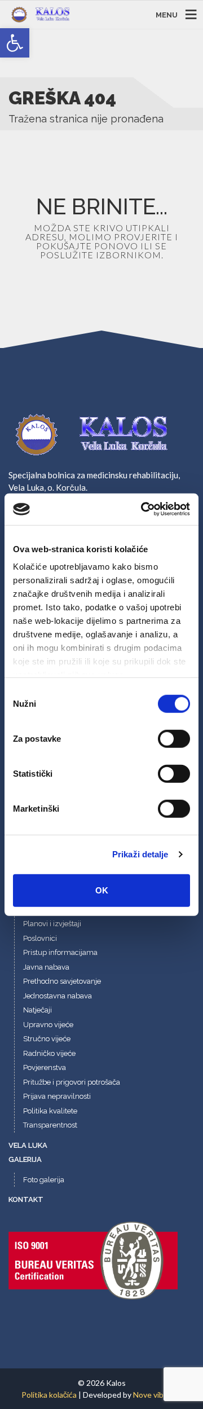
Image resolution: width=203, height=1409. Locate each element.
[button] (14, 43)
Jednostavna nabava (57, 996)
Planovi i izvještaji (52, 923)
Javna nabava (46, 967)
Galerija (25, 1159)
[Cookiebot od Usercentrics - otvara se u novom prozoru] (143, 509)
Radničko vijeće (49, 1053)
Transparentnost (50, 1125)
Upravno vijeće (48, 1024)
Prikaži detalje (140, 854)
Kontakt (25, 1199)
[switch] (174, 738)
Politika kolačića (49, 1394)
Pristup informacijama (60, 952)
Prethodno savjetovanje (62, 981)
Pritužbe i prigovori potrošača (71, 1082)
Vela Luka (27, 1145)
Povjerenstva (44, 1067)
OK (101, 890)
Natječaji (37, 1010)
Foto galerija (43, 1179)
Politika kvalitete (50, 1111)
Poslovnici (40, 938)
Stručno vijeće (46, 1038)
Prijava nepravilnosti (57, 1096)
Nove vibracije (157, 1394)
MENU (167, 14)
